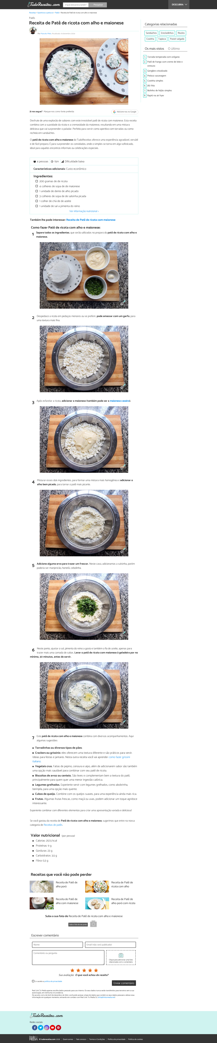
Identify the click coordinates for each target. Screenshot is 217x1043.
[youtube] (52, 1027)
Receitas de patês (53, 825)
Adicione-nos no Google (126, 112)
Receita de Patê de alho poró (67, 885)
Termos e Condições (97, 1039)
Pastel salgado (177, 39)
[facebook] (34, 1027)
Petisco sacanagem (156, 76)
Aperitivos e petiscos (45, 12)
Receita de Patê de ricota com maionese (90, 220)
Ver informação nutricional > (84, 211)
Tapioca (162, 39)
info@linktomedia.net (106, 997)
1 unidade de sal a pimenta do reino (59, 206)
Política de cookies (135, 1039)
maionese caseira (119, 401)
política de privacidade (53, 981)
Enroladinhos (167, 33)
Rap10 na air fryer (155, 96)
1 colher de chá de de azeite (55, 201)
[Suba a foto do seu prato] (93, 924)
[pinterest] (58, 1027)
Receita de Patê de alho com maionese (67, 901)
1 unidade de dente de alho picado (59, 191)
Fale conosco (81, 1039)
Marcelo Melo (46, 33)
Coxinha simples (155, 81)
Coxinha (150, 39)
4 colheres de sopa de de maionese (59, 186)
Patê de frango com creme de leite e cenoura (165, 64)
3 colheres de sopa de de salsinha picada (62, 196)
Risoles (181, 33)
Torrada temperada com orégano (163, 57)
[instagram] (46, 1027)
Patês (57, 12)
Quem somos (68, 1039)
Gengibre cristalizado (157, 71)
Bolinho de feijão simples (159, 91)
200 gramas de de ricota (53, 181)
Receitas (32, 12)
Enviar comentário (124, 983)
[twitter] (40, 1027)
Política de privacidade (116, 1039)
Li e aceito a (48, 981)
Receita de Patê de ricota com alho (122, 885)
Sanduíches (151, 33)
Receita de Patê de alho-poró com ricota (123, 901)
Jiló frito (151, 86)
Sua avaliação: (66, 975)
